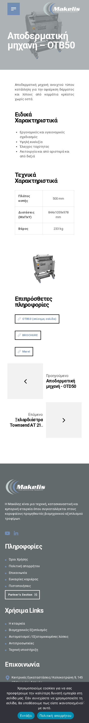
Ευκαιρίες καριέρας (23, 579)
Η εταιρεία (17, 623)
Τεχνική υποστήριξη (23, 650)
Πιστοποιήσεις (20, 586)
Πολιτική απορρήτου (24, 566)
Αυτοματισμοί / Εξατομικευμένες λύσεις (38, 636)
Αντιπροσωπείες (21, 643)
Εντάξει (26, 716)
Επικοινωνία (18, 573)
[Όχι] (82, 702)
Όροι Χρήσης (18, 559)
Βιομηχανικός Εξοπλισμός (28, 630)
